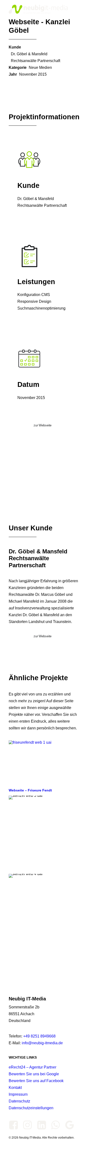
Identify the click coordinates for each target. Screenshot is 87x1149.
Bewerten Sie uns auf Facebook (36, 1081)
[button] (76, 9)
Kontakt (15, 1087)
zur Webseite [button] (42, 425)
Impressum (18, 1094)
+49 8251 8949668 (39, 1036)
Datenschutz (19, 1101)
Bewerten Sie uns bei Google (34, 1074)
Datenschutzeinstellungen (31, 1108)
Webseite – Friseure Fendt (30, 790)
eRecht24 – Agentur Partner (32, 1067)
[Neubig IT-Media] (39, 9)
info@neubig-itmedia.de (42, 1043)
